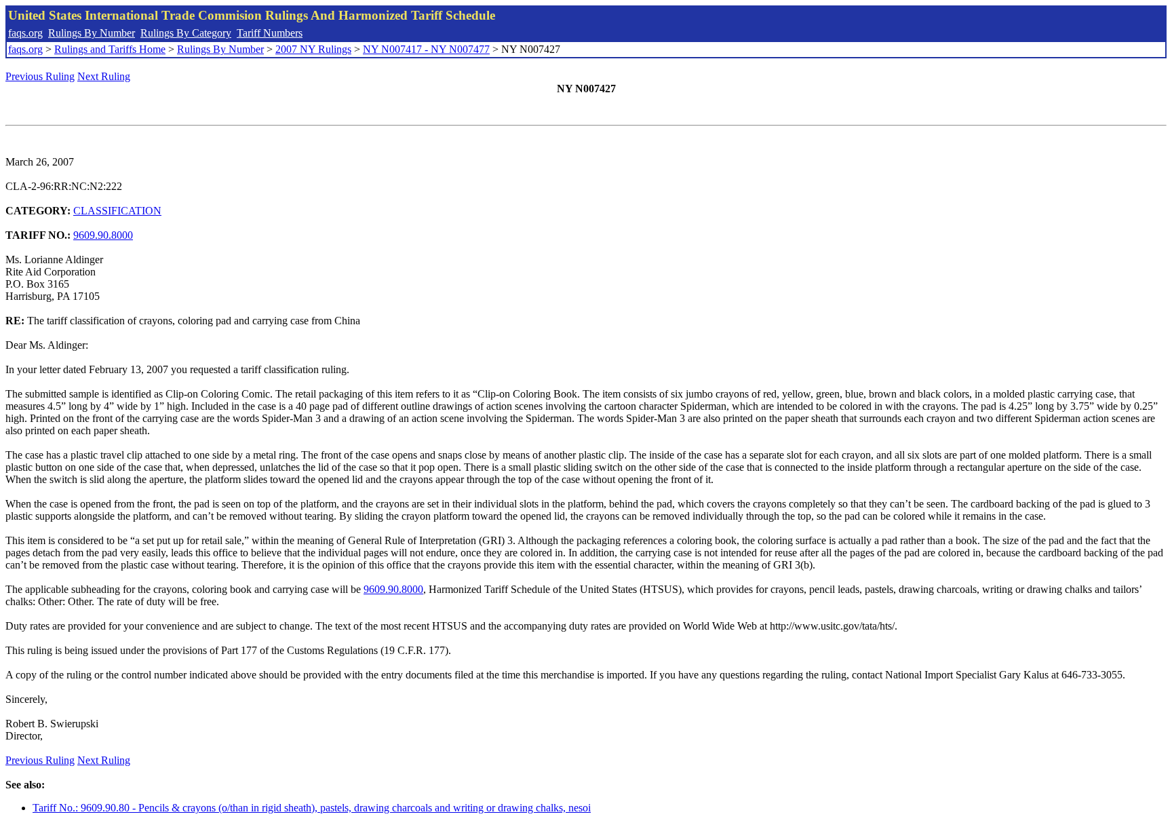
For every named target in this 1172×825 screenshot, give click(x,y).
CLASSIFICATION (117, 210)
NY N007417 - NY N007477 (426, 49)
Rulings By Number (91, 33)
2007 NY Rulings (313, 49)
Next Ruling (103, 76)
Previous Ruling (40, 76)
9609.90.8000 (103, 235)
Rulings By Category (185, 33)
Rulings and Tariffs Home (109, 49)
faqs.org (25, 33)
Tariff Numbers (269, 33)
